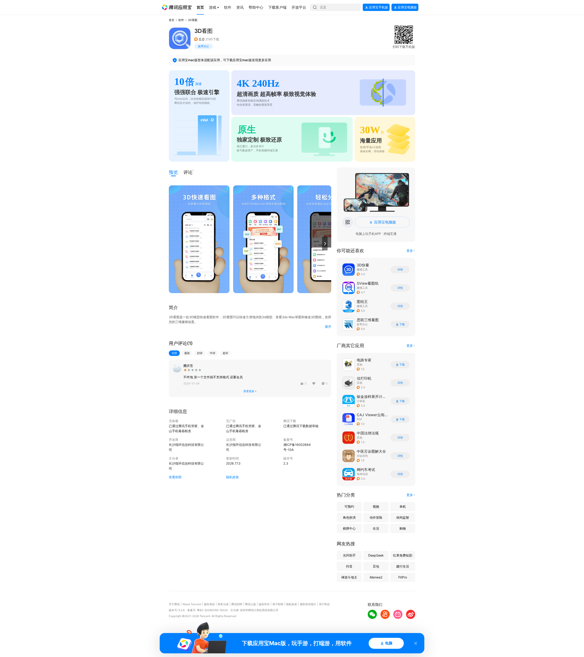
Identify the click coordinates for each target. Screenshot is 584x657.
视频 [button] (376, 506)
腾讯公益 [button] (250, 604)
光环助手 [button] (349, 555)
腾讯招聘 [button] (236, 604)
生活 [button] (376, 528)
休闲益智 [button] (402, 517)
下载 (402, 324)
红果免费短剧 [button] (402, 555)
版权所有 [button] (264, 604)
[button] (177, 7)
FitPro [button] (402, 577)
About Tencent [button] (191, 604)
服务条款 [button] (209, 604)
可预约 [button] (349, 506)
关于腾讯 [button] (174, 604)
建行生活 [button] (402, 566)
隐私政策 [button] (232, 477)
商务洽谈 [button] (223, 604)
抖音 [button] (349, 566)
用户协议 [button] (324, 604)
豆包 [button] (376, 566)
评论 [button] (188, 172)
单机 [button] (402, 506)
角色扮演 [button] (349, 517)
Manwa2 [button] (376, 577)
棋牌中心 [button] (349, 528)
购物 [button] (402, 528)
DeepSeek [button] (376, 555)
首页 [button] (171, 20)
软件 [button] (181, 20)
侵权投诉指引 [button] (308, 604)
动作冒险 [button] (376, 517)
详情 (400, 269)
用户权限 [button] (277, 604)
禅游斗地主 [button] (349, 577)
